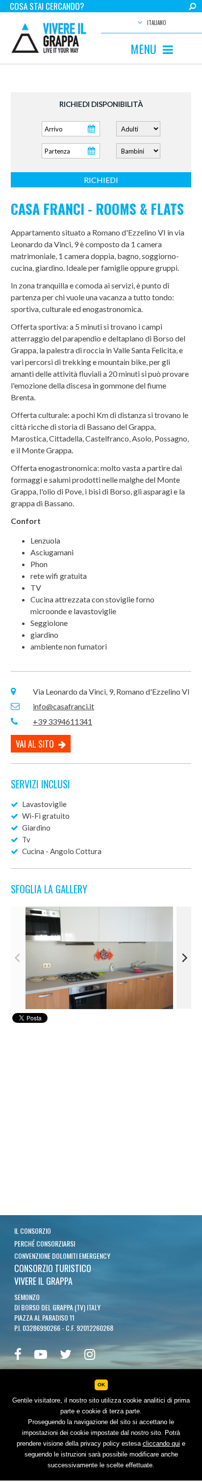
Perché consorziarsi (44, 1243)
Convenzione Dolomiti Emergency (62, 1255)
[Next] (184, 958)
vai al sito (36, 743)
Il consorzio (32, 1230)
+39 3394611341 (62, 721)
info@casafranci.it (63, 706)
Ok (101, 1384)
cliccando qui (161, 1443)
